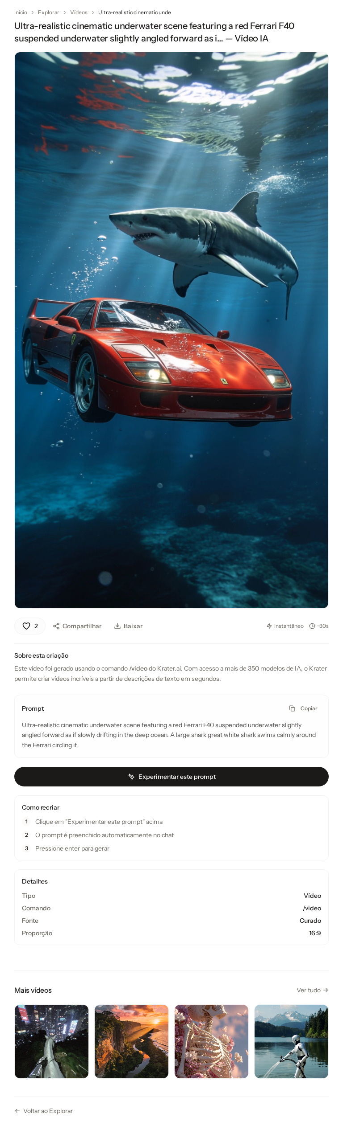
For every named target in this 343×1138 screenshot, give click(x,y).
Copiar (309, 708)
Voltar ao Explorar (48, 1111)
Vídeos (79, 12)
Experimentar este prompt (177, 777)
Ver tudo (309, 990)
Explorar (48, 12)
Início (20, 12)
